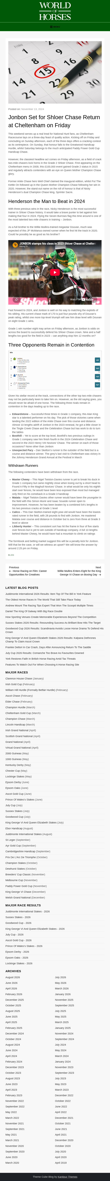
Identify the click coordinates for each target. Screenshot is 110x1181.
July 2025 (60, 1011)
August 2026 (12, 977)
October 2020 (63, 1146)
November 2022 (14, 1101)
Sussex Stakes (13, 811)
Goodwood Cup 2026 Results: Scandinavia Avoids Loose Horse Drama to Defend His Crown (54, 630)
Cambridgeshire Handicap (20, 851)
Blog (11, 555)
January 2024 (63, 1061)
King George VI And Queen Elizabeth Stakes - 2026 (35, 928)
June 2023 (11, 1084)
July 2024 (60, 1044)
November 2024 (64, 1033)
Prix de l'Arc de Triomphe (20, 857)
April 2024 (11, 1056)
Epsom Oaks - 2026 (16, 957)
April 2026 (11, 988)
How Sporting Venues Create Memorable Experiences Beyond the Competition (50, 617)
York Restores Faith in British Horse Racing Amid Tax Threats (40, 658)
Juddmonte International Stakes (23, 834)
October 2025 (13, 1005)
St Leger (10, 839)
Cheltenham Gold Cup (18, 713)
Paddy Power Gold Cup (18, 886)
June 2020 (11, 1157)
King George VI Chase (18, 891)
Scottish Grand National (19, 736)
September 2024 (64, 1039)
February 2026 (13, 994)
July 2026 (60, 977)
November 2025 (64, 999)
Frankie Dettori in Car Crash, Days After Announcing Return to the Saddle (48, 647)
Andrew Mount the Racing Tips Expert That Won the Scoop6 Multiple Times (49, 605)
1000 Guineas (13, 759)
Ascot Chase (12, 695)
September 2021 (14, 1129)
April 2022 (61, 1112)
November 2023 (64, 1067)
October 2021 (63, 1123)
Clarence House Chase (18, 678)
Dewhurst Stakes (15, 868)
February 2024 (13, 1061)
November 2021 (14, 1123)
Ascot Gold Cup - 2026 (18, 940)
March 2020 (12, 1162)
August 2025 (12, 1011)
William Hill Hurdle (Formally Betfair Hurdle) (30, 690)
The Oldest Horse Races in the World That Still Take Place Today (43, 599)
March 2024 (62, 1056)
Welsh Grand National (18, 897)
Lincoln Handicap (15, 724)
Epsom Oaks (12, 788)
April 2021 (61, 1134)
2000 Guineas (13, 753)
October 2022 (63, 1101)
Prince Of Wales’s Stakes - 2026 (23, 946)
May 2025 (60, 1016)
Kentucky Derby (14, 765)
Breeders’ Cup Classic (18, 874)
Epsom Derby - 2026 (17, 951)
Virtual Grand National (18, 747)
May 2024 (60, 1050)
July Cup (10, 805)
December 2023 (14, 1067)
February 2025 (13, 1028)
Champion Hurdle (15, 707)
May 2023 (60, 1084)
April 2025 (11, 1022)
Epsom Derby (13, 782)
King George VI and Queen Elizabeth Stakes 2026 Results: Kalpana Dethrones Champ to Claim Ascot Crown (50, 640)
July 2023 (60, 1078)
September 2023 (64, 1072)
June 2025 (11, 1016)
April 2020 (61, 1157)
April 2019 (61, 1162)
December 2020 (64, 1140)
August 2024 (12, 1044)
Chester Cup (12, 770)
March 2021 (12, 1140)
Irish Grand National (16, 730)
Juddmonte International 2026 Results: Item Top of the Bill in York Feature (48, 594)
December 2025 (14, 999)
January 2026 (63, 994)
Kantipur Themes (67, 1176)
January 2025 (63, 1028)
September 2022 (14, 1106)
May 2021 (11, 1134)
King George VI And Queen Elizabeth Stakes (31, 822)
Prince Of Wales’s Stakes (19, 799)
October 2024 (13, 1039)
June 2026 (11, 982)
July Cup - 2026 (14, 934)
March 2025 (62, 1022)
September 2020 (14, 1151)
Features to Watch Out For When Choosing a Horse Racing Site (42, 664)
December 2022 (64, 1095)
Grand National (14, 742)
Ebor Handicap (13, 828)
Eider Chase (12, 701)
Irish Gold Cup (13, 684)
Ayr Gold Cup (13, 845)
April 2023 (11, 1089)
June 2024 (11, 1050)
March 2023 (62, 1089)
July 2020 (60, 1151)
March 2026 (62, 988)
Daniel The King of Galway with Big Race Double (33, 611)
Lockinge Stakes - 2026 (18, 963)
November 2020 (14, 1146)
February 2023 (13, 1095)
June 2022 (61, 1106)
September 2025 (64, 1005)
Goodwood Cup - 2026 (18, 923)
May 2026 (60, 982)
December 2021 (64, 1117)
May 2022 (11, 1112)
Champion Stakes (15, 863)
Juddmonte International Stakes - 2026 (27, 911)
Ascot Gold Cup (14, 793)
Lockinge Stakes (14, 776)
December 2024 (14, 1033)
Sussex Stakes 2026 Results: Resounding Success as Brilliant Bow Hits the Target (53, 622)
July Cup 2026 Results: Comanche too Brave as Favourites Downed (44, 653)
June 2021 (61, 1129)
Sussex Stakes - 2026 (18, 917)
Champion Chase (15, 718)
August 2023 (12, 1078)
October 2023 (13, 1072)
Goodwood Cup (14, 816)
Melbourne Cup (14, 880)
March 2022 (12, 1117)
